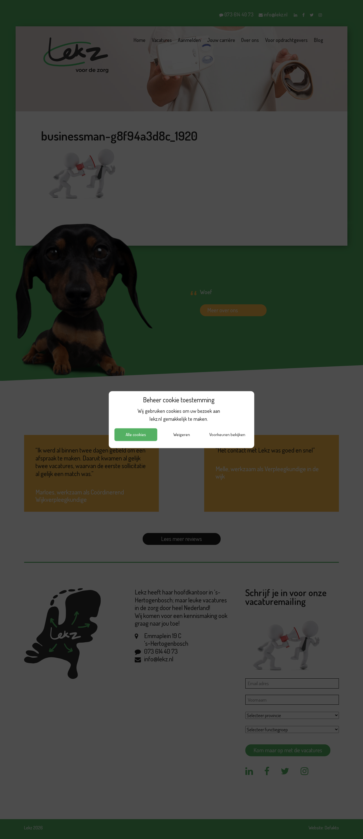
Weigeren (181, 434)
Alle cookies (136, 434)
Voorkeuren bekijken (227, 434)
